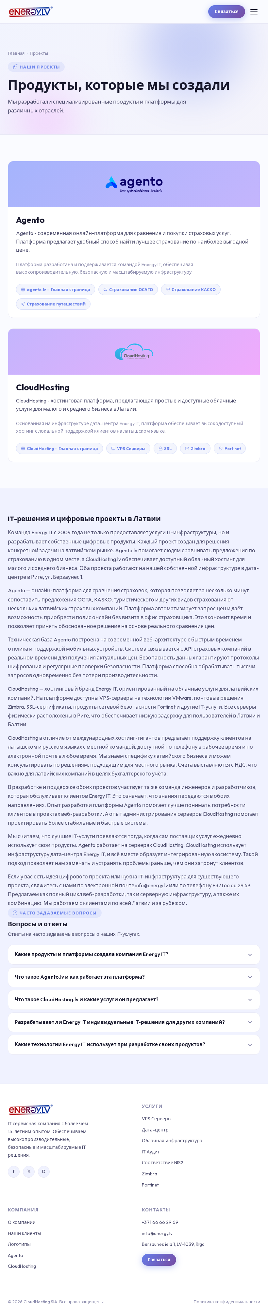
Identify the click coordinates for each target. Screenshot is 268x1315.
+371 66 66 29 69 (160, 1222)
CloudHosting (22, 1266)
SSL (168, 448)
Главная (16, 53)
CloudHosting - (62, 448)
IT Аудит (151, 1152)
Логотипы (19, 1244)
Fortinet (233, 448)
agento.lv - (58, 289)
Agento (15, 1255)
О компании (22, 1222)
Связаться (227, 11)
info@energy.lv (157, 1233)
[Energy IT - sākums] (30, 12)
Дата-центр (155, 1130)
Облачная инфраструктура (172, 1141)
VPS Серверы (157, 1119)
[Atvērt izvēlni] (254, 12)
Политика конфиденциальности (226, 1301)
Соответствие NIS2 (162, 1163)
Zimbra (198, 448)
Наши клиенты (24, 1233)
